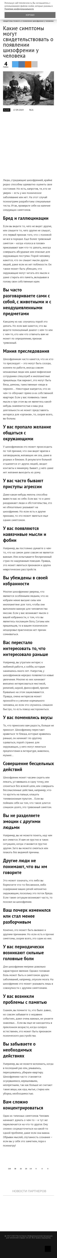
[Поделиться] (21, 64)
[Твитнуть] (15, 64)
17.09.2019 (18, 110)
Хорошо (30, 15)
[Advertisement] (28, 146)
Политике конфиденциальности (19, 8)
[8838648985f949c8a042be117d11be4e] (28, 88)
